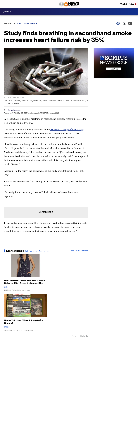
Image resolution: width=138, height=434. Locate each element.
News (7, 23)
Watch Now (127, 4)
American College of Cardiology (67, 129)
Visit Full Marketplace (79, 251)
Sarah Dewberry (15, 110)
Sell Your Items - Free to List (37, 251)
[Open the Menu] (4, 4)
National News (26, 23)
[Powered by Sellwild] (84, 336)
